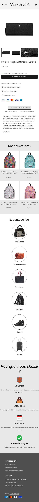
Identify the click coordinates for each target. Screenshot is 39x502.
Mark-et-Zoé (14, 494)
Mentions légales (10, 482)
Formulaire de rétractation (14, 471)
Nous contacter (10, 465)
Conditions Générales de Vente (15, 479)
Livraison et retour (11, 468)
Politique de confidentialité (14, 485)
